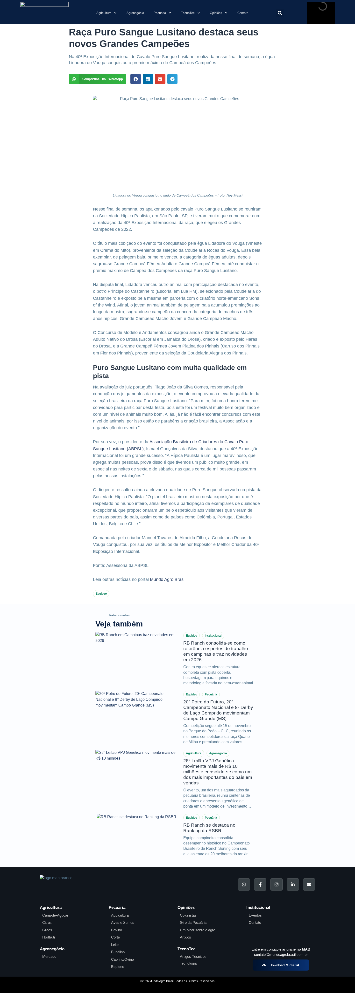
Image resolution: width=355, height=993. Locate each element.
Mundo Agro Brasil (167, 579)
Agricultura (103, 13)
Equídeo (101, 593)
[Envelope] (309, 884)
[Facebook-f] (260, 884)
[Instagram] (276, 884)
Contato (242, 13)
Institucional (213, 635)
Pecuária (160, 13)
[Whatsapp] (244, 884)
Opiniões (216, 13)
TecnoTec (188, 13)
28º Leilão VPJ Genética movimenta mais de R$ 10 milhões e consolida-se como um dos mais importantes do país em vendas (217, 771)
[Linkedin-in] (293, 884)
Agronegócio (135, 13)
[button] (280, 13)
